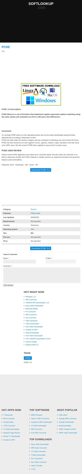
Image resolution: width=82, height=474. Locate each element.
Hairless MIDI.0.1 (32, 345)
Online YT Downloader (11, 436)
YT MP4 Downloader (38, 426)
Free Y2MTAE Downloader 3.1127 (38, 339)
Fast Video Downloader (34, 327)
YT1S (33, 469)
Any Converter (31, 318)
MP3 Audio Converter (39, 448)
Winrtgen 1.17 (31, 297)
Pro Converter (31, 312)
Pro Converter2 (36, 458)
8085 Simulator (36, 415)
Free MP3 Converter (38, 433)
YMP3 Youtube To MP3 (67, 429)
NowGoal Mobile (32, 309)
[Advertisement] (42, 26)
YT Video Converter (38, 451)
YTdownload (7, 415)
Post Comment (8, 285)
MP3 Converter (31, 315)
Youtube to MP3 (9, 440)
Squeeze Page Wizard (11, 433)
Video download (31, 321)
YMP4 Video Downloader (68, 433)
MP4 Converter (31, 300)
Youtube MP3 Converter (67, 419)
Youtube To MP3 (32, 330)
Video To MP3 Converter (40, 419)
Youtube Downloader (66, 422)
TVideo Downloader (38, 455)
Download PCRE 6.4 (41, 170)
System (34, 209)
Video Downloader (32, 324)
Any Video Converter (39, 462)
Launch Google (31, 342)
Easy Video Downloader (34, 306)
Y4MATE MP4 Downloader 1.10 (37, 303)
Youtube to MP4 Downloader (41, 422)
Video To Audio (36, 466)
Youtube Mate (8, 422)
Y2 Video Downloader (11, 429)
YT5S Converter (9, 426)
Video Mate (63, 415)
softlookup (41, 4)
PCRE (6, 47)
